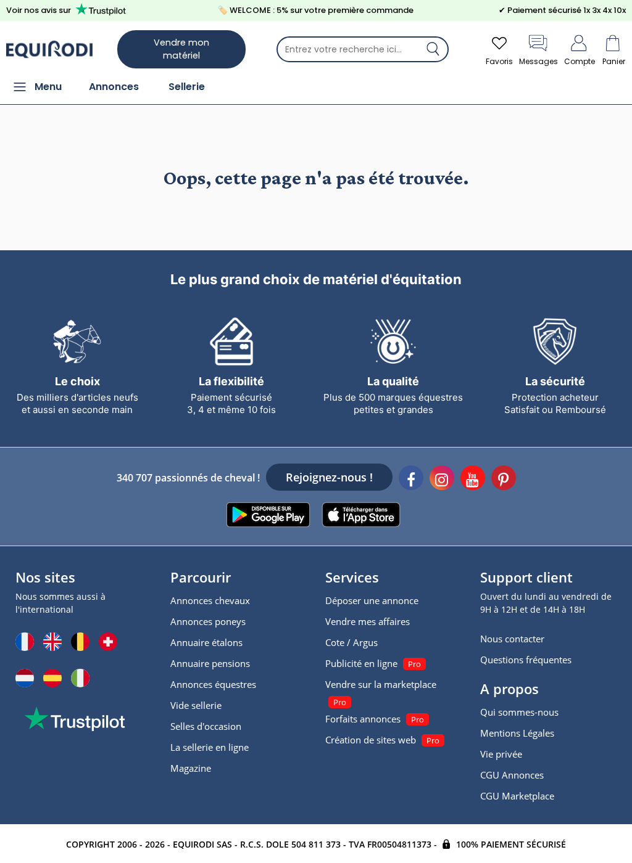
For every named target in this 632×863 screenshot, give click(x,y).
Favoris (499, 61)
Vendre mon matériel (181, 49)
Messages (538, 61)
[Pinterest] (503, 479)
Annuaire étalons (206, 642)
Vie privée (501, 754)
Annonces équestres (213, 684)
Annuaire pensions (210, 663)
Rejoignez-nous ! (329, 477)
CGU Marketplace (517, 796)
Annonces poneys (208, 621)
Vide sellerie (196, 705)
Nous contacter (512, 638)
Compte (579, 61)
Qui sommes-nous (519, 712)
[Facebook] (411, 479)
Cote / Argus (351, 642)
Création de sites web (370, 740)
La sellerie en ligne (209, 747)
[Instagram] (442, 479)
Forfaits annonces (363, 719)
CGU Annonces (512, 775)
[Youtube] (472, 479)
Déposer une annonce (371, 600)
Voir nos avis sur (38, 10)
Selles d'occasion (205, 726)
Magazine (190, 768)
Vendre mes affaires (367, 621)
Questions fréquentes (526, 659)
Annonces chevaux (210, 600)
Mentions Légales (517, 733)
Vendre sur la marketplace (380, 684)
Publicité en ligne (361, 663)
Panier (613, 61)
